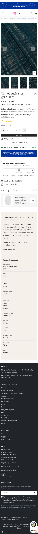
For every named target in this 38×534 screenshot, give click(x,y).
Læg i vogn (19, 135)
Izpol (5, 330)
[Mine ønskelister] (31, 13)
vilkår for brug (24, 497)
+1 (24, 130)
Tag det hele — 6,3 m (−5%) (19, 142)
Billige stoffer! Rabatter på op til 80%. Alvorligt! (17, 370)
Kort (2, 412)
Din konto (5, 430)
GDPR (3, 404)
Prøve (3, 407)
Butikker (4, 423)
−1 (3, 130)
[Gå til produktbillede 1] (5, 82)
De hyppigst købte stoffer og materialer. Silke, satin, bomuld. (17, 376)
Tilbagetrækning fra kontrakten (12, 393)
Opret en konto (6, 439)
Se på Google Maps (7, 463)
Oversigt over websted (9, 421)
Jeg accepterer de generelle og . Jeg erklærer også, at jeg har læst (19, 499)
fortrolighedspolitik (8, 499)
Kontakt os (5, 418)
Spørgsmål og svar (7, 410)
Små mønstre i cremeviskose (20, 199)
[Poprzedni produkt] (31, 190)
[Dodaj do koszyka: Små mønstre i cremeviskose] (32, 200)
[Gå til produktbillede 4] (33, 82)
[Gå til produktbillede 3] (23, 82)
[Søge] (6, 13)
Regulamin (5, 401)
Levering (4, 388)
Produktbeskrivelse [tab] (10, 217)
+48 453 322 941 (14, 466)
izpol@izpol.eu (11, 470)
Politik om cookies (7, 390)
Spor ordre (5, 434)
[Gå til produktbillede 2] (14, 82)
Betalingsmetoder (7, 399)
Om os (3, 396)
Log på (3, 437)
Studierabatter (6, 415)
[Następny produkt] (35, 190)
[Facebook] (9, 475)
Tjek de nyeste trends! (9, 373)
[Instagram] (3, 475)
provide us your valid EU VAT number (24, 5)
